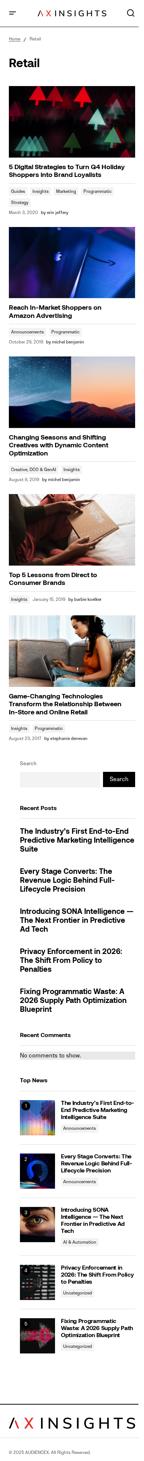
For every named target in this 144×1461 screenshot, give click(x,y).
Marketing (66, 191)
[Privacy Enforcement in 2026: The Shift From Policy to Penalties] (37, 1282)
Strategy (19, 202)
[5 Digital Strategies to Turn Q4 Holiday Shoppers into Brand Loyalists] (72, 121)
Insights (40, 191)
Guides (18, 191)
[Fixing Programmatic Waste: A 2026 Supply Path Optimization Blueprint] (37, 1335)
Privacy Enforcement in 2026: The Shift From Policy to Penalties (71, 961)
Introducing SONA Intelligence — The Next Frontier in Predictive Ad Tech (77, 921)
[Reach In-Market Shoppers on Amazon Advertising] (72, 262)
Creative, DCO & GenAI (33, 469)
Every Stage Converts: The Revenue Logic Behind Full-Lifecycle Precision (67, 881)
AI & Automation (79, 1242)
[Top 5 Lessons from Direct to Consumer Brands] (72, 529)
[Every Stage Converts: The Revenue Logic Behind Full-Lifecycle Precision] (37, 1171)
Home (14, 39)
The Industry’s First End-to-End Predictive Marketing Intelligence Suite (77, 841)
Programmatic (97, 191)
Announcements (27, 332)
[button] (12, 13)
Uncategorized (77, 1293)
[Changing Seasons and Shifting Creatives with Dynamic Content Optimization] (72, 392)
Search (28, 763)
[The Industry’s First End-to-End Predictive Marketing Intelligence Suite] (37, 1117)
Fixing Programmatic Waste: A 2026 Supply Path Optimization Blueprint (73, 1001)
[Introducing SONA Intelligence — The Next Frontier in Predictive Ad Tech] (37, 1224)
